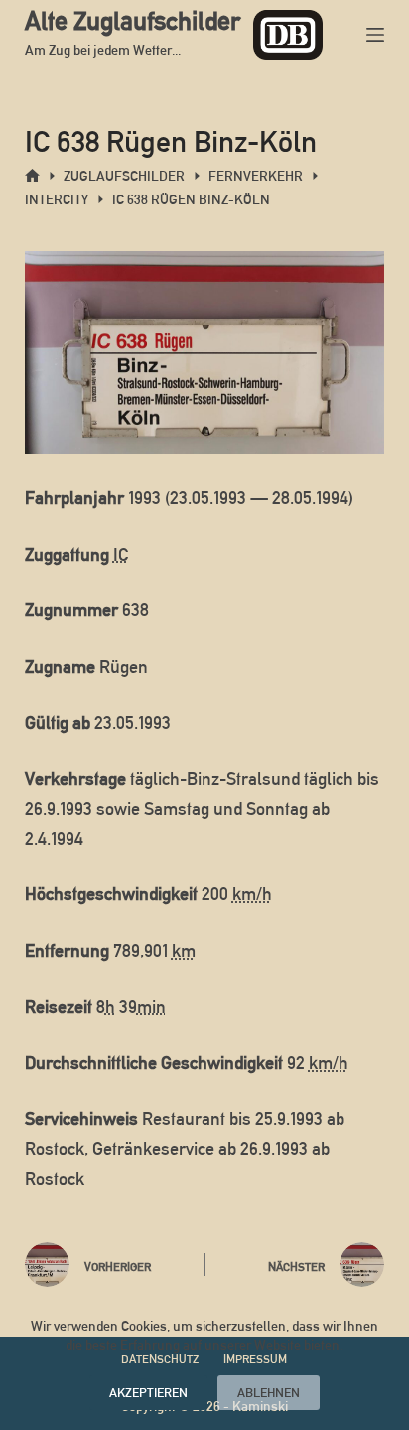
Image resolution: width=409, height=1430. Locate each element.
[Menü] (375, 35)
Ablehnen (268, 1392)
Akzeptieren (148, 1392)
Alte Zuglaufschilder (132, 21)
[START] (32, 176)
